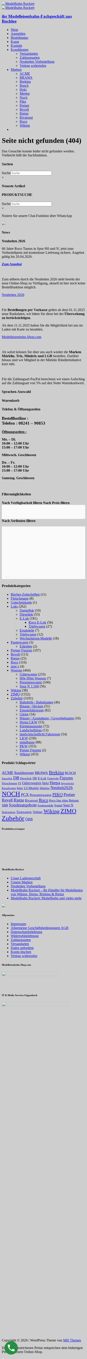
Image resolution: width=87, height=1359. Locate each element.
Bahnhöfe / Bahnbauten (36, 702)
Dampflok (27, 610)
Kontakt (16, 45)
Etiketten (26, 646)
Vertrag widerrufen (33, 65)
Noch (23, 97)
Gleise (24, 714)
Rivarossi (26, 117)
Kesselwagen (9, 788)
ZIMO (15, 694)
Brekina (25, 81)
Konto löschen (21, 952)
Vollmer (38, 812)
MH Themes (72, 1340)
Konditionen (19, 49)
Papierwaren (19, 642)
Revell (24, 109)
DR (35, 778)
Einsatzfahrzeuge (32, 710)
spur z (15, 666)
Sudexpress (8, 812)
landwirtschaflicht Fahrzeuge (40, 734)
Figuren (66, 778)
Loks (14, 606)
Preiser (24, 105)
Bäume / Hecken (31, 706)
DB (16, 777)
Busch (24, 85)
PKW (24, 746)
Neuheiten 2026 (13, 295)
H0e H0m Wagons (33, 678)
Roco (23, 121)
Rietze (24, 113)
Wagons (16, 670)
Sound (58, 805)
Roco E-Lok (37, 622)
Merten (25, 93)
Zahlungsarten (30, 57)
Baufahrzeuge (24, 773)
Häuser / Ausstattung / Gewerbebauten (47, 718)
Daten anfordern (22, 948)
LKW (24, 738)
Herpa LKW (28, 722)
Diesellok (26, 614)
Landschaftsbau (31, 730)
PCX (25, 794)
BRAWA (26, 77)
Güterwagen (28, 674)
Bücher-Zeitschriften (25, 594)
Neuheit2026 (61, 787)
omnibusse (27, 742)
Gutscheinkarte (21, 602)
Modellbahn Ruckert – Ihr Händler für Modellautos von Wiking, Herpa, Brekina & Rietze (47, 892)
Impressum (18, 924)
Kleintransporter (31, 726)
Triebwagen (37, 626)
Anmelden (18, 33)
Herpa (55, 782)
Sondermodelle (45, 805)
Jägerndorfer (67, 783)
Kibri (20, 788)
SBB (5, 805)
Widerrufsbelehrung (25, 936)
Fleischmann (20, 598)
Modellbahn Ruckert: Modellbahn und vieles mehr (46, 898)
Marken (16, 69)
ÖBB (29, 819)
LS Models (31, 788)
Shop (14, 30)
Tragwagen (24, 812)
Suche (6, 173)
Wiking (25, 125)
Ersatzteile (27, 630)
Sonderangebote (23, 805)
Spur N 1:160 (29, 686)
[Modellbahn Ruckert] (18, 4)
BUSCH (70, 773)
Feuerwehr (53, 778)
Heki (23, 89)
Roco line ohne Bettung (64, 800)
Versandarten (29, 53)
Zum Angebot (12, 264)
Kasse (15, 41)
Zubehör (17, 698)
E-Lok (24, 618)
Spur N (68, 805)
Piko (23, 101)
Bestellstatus (19, 37)
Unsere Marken (22, 882)
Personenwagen (31, 682)
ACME (25, 73)
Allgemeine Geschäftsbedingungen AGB (39, 928)
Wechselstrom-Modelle (36, 638)
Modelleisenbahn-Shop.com (21, 337)
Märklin (45, 788)
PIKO (57, 794)
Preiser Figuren (21, 650)
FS (19, 783)
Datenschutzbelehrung (26, 932)
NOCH (11, 793)
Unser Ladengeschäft (26, 878)
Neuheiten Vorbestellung (37, 61)
